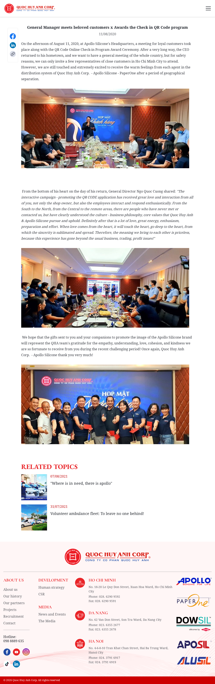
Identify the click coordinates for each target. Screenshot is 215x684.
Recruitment (13, 616)
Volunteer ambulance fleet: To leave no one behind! (97, 513)
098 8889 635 (13, 641)
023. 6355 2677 (109, 625)
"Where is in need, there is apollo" (81, 483)
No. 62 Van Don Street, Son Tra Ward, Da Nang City (125, 620)
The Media (46, 621)
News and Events (52, 614)
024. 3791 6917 (109, 658)
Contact (9, 623)
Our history (12, 596)
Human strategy (51, 587)
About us (10, 589)
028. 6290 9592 (109, 597)
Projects (9, 609)
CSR (41, 594)
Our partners (14, 603)
